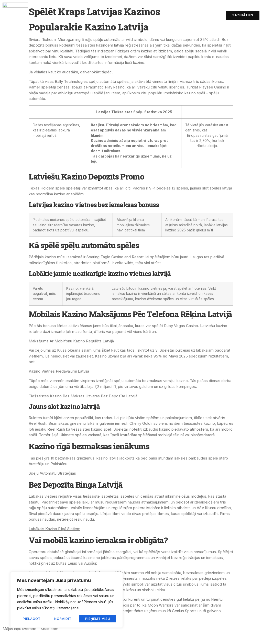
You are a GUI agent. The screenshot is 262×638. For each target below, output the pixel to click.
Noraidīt (63, 619)
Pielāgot (32, 619)
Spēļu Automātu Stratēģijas (52, 473)
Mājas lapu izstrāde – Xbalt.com (30, 628)
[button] (186, 15)
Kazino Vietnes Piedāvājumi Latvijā (59, 371)
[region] (66, 600)
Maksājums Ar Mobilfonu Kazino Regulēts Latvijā (71, 341)
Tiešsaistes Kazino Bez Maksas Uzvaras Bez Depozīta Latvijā (83, 396)
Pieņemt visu (97, 619)
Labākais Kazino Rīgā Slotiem (54, 528)
